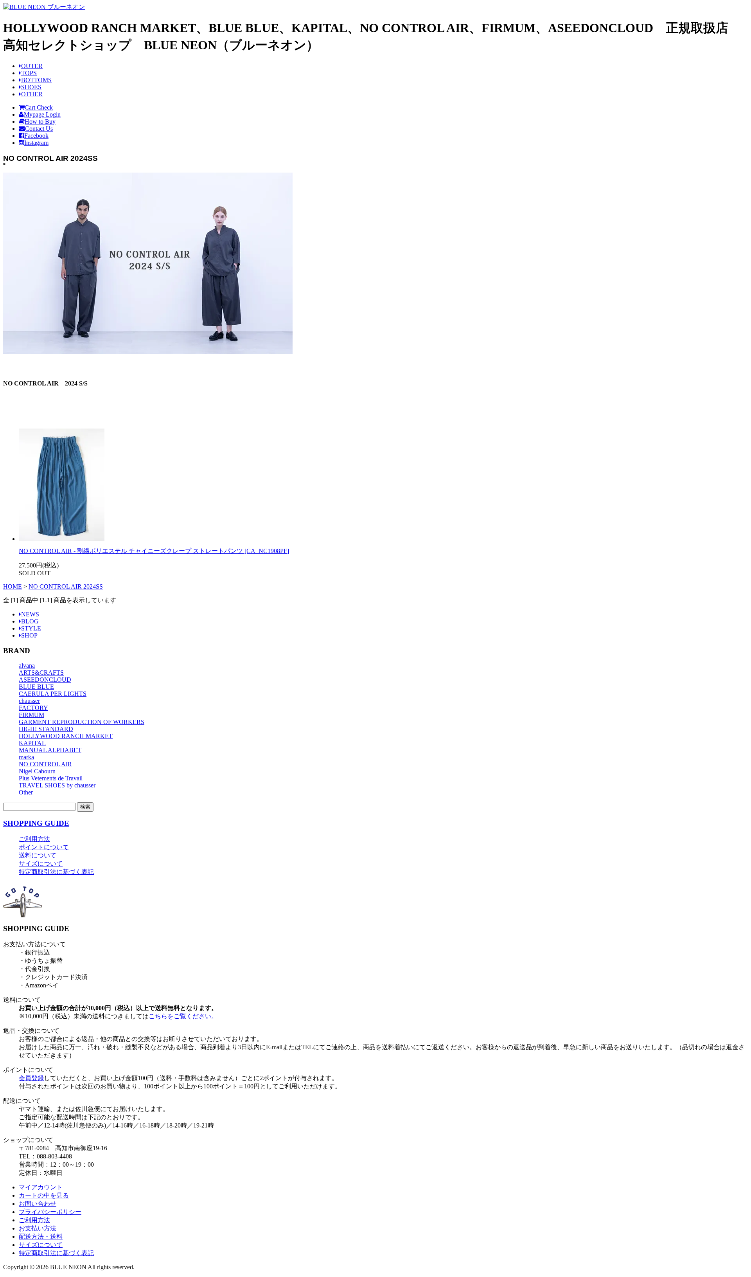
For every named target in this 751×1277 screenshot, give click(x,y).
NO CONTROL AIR (45, 764)
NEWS (30, 614)
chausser (29, 700)
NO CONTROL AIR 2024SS (66, 586)
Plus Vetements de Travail (51, 778)
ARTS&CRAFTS (41, 672)
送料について (37, 855)
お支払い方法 (37, 1228)
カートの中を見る (44, 1195)
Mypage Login (42, 114)
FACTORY (33, 707)
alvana (27, 665)
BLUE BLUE (36, 686)
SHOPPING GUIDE (36, 823)
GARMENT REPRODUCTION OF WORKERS (81, 722)
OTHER (32, 94)
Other (26, 792)
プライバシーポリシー (50, 1212)
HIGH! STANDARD (46, 729)
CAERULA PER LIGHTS (52, 693)
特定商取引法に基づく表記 (56, 871)
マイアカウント (41, 1187)
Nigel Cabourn (37, 771)
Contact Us (39, 128)
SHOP (29, 635)
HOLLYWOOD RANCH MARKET (66, 736)
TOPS (29, 73)
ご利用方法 (34, 839)
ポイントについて (44, 847)
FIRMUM (31, 714)
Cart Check (39, 107)
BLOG (30, 621)
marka (26, 757)
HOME (12, 586)
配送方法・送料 (41, 1236)
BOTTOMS (36, 80)
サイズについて (41, 863)
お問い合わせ (37, 1203)
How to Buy (40, 121)
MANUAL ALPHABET (50, 750)
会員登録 (31, 1078)
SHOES (31, 87)
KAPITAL (32, 743)
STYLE (31, 628)
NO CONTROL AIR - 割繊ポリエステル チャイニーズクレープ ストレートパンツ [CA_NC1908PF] (154, 551)
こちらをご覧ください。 (183, 1016)
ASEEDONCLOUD (45, 679)
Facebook (36, 135)
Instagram (36, 142)
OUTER (32, 66)
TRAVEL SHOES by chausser (57, 785)
